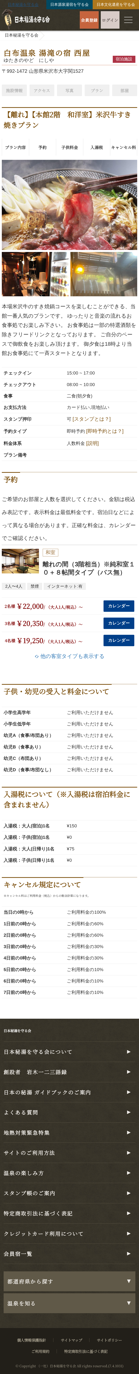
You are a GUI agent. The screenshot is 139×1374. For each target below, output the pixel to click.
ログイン (110, 20)
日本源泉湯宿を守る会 (69, 4)
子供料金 (69, 147)
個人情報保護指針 (31, 1340)
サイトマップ (71, 1340)
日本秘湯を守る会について (38, 1051)
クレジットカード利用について (44, 1233)
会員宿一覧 (18, 1253)
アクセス (42, 90)
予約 (42, 147)
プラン (97, 90)
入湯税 (96, 147)
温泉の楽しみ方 (24, 1173)
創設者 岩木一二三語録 (35, 1072)
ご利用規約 (40, 1351)
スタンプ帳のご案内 (30, 1193)
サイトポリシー (109, 1340)
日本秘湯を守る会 (23, 4)
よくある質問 (21, 1112)
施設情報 (14, 90)
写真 (69, 90)
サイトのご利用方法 (29, 1152)
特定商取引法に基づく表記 (38, 1213)
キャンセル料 (123, 147)
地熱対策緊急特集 (27, 1132)
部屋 (125, 90)
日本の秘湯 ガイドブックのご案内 (47, 1092)
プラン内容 (15, 147)
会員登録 (89, 20)
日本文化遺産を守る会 (116, 4)
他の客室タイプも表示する (70, 656)
